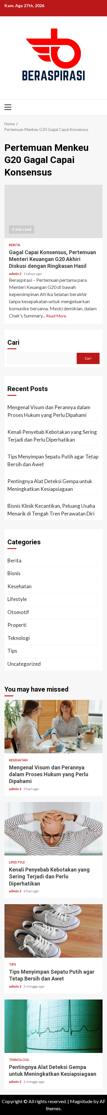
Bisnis (14, 573)
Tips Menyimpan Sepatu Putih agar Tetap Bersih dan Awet (52, 460)
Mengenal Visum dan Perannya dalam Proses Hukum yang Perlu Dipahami (48, 411)
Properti (16, 625)
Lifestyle (17, 599)
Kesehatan (19, 586)
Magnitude (81, 1101)
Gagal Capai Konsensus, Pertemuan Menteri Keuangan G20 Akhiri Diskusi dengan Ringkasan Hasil (53, 211)
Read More (56, 315)
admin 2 (15, 273)
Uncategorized (24, 664)
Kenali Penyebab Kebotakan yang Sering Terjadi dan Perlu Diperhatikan (52, 436)
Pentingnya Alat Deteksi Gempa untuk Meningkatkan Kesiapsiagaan (49, 485)
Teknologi (18, 638)
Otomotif (18, 612)
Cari (13, 342)
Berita (14, 244)
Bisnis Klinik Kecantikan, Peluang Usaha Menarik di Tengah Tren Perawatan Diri (51, 510)
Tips (12, 651)
